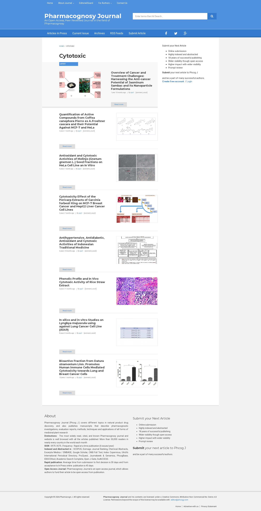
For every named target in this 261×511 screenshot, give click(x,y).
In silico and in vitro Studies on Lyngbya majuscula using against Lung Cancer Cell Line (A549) (81, 324)
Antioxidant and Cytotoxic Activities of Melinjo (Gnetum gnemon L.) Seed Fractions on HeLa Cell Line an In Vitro (80, 160)
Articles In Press (57, 33)
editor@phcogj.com (179, 500)
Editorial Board (86, 3)
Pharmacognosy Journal (82, 16)
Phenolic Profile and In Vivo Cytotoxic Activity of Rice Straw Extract (82, 282)
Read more (118, 104)
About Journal (65, 3)
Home (50, 3)
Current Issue (80, 33)
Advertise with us (191, 506)
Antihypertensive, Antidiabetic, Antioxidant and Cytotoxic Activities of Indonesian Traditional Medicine (82, 242)
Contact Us (122, 3)
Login (189, 81)
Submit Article (137, 33)
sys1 (132, 92)
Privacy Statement (209, 506)
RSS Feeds (116, 33)
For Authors (104, 3)
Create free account (173, 81)
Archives (99, 33)
